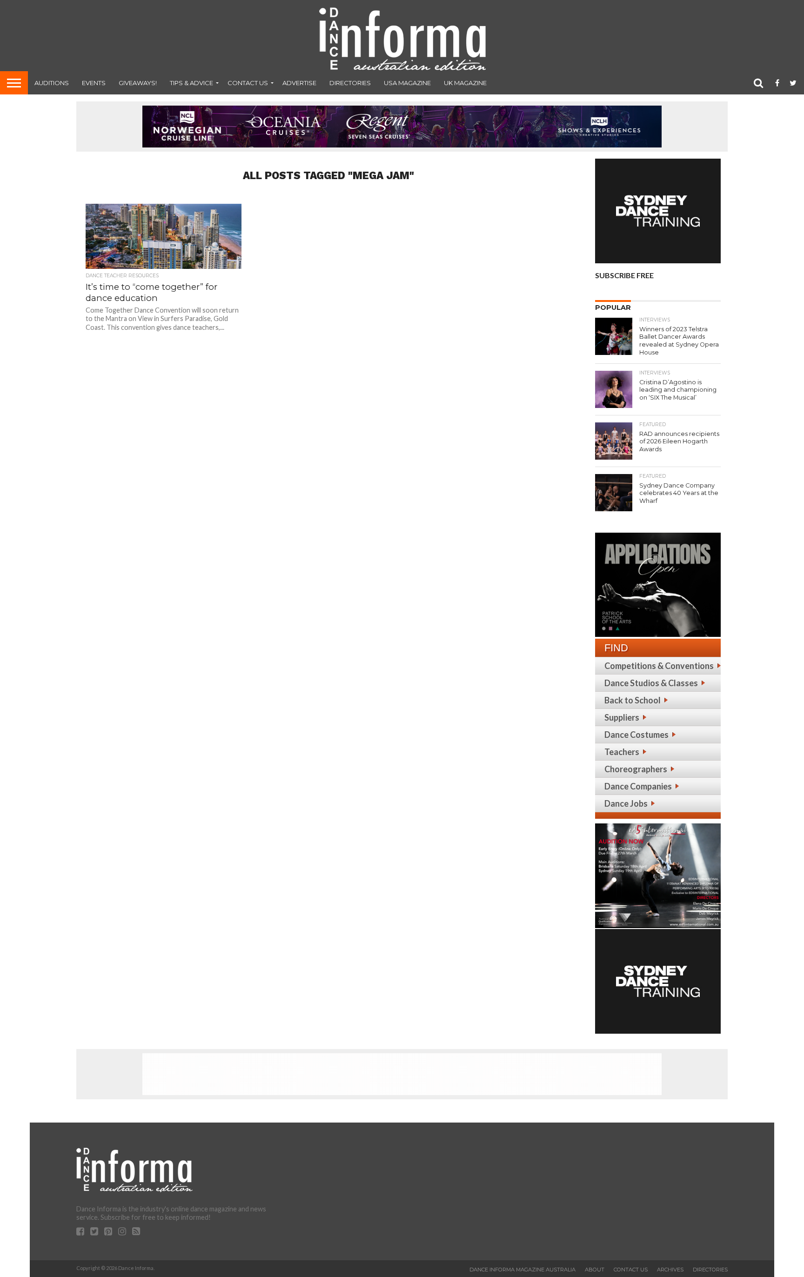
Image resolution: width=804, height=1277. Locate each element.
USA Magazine (407, 83)
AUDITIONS (51, 83)
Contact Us (248, 83)
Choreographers (635, 769)
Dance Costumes (636, 734)
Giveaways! (138, 83)
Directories (350, 83)
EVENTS (94, 83)
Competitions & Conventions (659, 666)
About (594, 1269)
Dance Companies (638, 786)
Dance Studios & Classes (651, 683)
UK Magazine (465, 83)
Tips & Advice (191, 83)
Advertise (299, 83)
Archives (670, 1269)
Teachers (621, 752)
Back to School (632, 700)
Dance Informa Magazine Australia (522, 1269)
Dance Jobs (626, 803)
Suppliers (621, 717)
